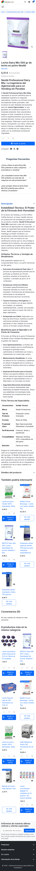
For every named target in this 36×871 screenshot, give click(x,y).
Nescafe (4, 69)
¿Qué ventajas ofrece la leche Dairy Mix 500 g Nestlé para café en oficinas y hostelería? (16, 188)
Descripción (7, 203)
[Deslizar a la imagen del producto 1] (4, 54)
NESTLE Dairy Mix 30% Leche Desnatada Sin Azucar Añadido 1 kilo (9, 548)
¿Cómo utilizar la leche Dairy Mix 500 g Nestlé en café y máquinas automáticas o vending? (16, 167)
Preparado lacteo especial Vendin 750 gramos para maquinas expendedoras (26, 548)
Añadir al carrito (18, 144)
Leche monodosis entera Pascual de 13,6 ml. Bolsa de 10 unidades (8, 655)
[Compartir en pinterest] (17, 148)
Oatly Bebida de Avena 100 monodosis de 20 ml (26, 745)
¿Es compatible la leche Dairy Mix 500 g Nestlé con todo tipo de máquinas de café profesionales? (16, 178)
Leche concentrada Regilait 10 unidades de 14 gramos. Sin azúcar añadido (26, 792)
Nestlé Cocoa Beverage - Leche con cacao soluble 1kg (27, 505)
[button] (25, 2)
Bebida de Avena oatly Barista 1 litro (9, 787)
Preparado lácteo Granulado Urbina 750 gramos (8, 592)
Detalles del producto (11, 472)
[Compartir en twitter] (14, 148)
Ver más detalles (27, 518)
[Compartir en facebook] (11, 148)
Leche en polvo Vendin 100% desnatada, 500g (8, 503)
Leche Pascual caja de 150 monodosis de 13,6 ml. (7, 701)
